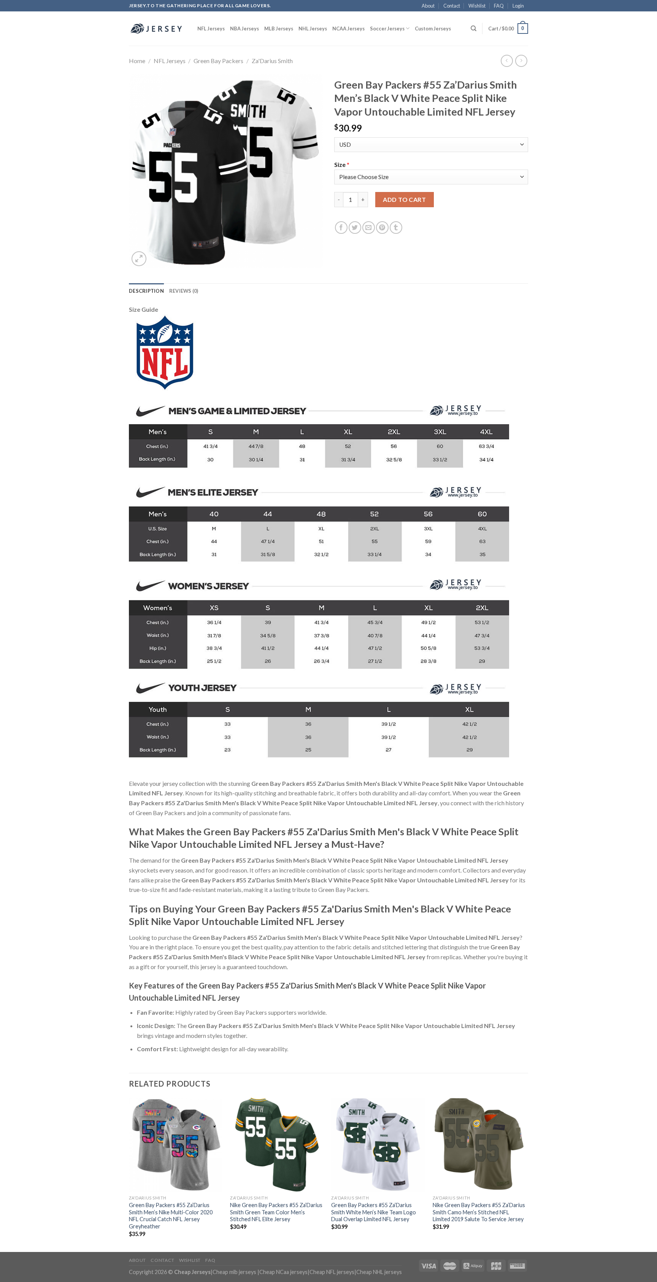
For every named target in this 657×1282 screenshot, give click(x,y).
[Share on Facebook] (341, 227)
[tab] (146, 290)
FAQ (499, 6)
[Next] (526, 1174)
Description (146, 291)
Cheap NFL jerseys (331, 1272)
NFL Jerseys (211, 28)
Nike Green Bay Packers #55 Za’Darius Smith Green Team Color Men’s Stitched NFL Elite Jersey (276, 1212)
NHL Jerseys (312, 28)
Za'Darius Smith (272, 60)
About (428, 6)
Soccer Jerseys (387, 28)
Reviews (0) (183, 291)
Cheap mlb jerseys (234, 1272)
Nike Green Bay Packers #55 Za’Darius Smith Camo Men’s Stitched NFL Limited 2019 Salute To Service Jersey (479, 1212)
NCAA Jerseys (348, 28)
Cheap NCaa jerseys (283, 1272)
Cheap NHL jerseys (379, 1272)
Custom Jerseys (433, 28)
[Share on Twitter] (355, 227)
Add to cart (404, 199)
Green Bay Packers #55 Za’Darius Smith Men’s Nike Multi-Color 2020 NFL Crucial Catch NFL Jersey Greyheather (171, 1216)
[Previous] (129, 1174)
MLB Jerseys (278, 28)
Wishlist (477, 6)
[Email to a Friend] (368, 227)
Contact (451, 6)
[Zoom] (139, 258)
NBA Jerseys (244, 28)
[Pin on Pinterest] (382, 227)
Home (137, 60)
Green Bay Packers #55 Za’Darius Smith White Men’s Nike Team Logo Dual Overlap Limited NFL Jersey (373, 1212)
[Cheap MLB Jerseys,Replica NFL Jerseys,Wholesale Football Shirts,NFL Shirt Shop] (157, 28)
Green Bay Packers (218, 60)
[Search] (473, 28)
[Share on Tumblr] (396, 227)
